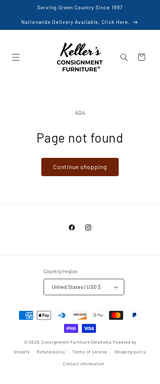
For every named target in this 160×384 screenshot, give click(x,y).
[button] (15, 57)
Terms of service (89, 351)
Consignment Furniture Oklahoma (77, 341)
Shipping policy (130, 351)
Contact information (84, 363)
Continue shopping (80, 166)
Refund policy (51, 351)
